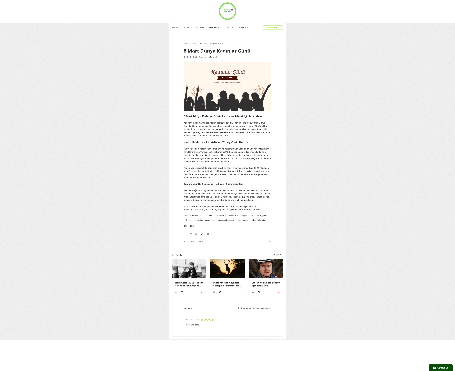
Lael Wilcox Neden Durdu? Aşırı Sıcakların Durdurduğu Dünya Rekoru (266, 284)
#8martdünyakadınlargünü (204, 220)
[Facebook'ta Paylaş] (185, 234)
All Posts (175, 27)
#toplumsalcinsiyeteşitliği (215, 215)
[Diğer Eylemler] (269, 43)
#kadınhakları (233, 215)
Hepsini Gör (278, 255)
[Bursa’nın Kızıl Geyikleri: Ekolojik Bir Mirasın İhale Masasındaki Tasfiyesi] (227, 268)
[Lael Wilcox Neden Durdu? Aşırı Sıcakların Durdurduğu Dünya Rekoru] (266, 268)
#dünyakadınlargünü (226, 220)
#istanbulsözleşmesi (258, 215)
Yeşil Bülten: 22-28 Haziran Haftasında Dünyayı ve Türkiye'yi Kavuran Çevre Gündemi (189, 284)
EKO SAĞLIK (214, 27)
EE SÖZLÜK (228, 27)
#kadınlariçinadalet (259, 220)
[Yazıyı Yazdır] (208, 234)
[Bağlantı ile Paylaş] (202, 234)
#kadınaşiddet (243, 220)
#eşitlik (244, 215)
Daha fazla (242, 27)
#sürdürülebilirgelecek (193, 215)
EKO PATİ (186, 27)
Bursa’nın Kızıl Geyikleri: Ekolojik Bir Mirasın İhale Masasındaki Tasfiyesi (226, 284)
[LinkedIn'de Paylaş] (196, 234)
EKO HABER (200, 27)
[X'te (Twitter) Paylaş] (190, 234)
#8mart (188, 220)
